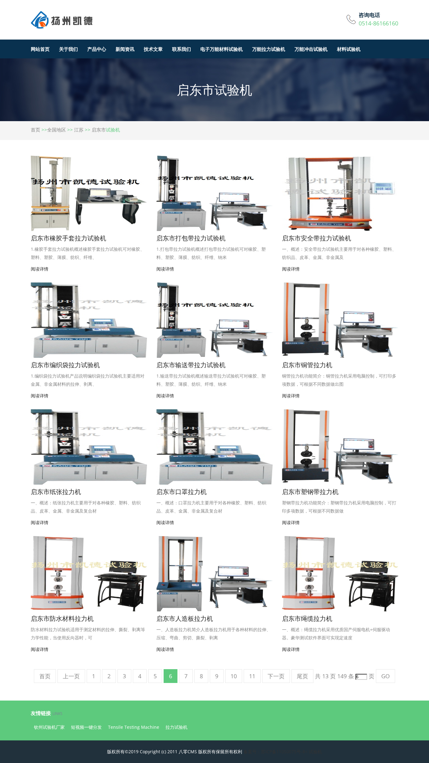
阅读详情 (39, 269)
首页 (35, 129)
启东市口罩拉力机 (181, 491)
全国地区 (56, 129)
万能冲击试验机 (311, 49)
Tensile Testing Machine (133, 727)
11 (252, 676)
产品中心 (96, 49)
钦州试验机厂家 (49, 727)
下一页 (276, 676)
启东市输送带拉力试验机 (190, 365)
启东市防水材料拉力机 (62, 618)
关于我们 (68, 49)
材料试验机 (349, 49)
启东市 (99, 129)
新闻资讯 (125, 49)
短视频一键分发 (86, 727)
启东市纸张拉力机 (56, 491)
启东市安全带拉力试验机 (316, 238)
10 (234, 676)
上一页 (71, 676)
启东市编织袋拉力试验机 (65, 365)
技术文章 (153, 49)
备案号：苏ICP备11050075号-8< (275, 752)
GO (385, 676)
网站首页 (40, 49)
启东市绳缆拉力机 (307, 618)
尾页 (302, 676)
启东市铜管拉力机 (307, 365)
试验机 (315, 752)
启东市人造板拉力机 (184, 618)
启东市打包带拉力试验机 (190, 238)
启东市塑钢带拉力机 (310, 491)
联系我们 (181, 49)
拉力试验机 (176, 727)
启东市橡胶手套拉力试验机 (68, 238)
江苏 (79, 129)
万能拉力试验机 (268, 49)
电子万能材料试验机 (221, 49)
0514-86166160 (378, 23)
